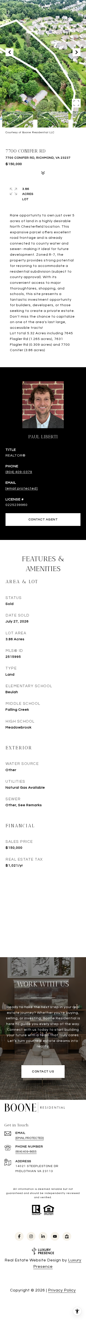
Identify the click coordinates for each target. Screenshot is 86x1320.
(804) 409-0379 (19, 472)
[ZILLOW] (66, 1236)
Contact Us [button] (43, 1071)
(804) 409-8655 (26, 1151)
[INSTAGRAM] (31, 1236)
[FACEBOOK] (19, 1236)
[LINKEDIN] (43, 1236)
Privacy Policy (62, 1290)
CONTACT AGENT (43, 519)
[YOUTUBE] (54, 1236)
